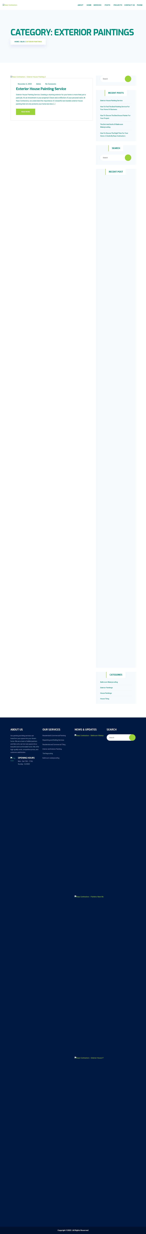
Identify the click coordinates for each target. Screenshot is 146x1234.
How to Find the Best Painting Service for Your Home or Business (115, 108)
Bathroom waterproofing (51, 758)
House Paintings (106, 693)
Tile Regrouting (48, 753)
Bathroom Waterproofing (109, 682)
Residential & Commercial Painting (54, 735)
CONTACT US (129, 5)
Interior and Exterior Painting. (52, 749)
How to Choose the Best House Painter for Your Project (115, 117)
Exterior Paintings (106, 687)
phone (139, 5)
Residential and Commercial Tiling (54, 744)
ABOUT (80, 5)
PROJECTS (118, 5)
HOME (89, 5)
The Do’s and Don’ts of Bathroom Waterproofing (111, 125)
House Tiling (104, 698)
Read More (25, 112)
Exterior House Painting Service (41, 89)
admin (38, 84)
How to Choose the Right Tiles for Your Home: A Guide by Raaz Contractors (114, 134)
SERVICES (97, 5)
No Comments (50, 84)
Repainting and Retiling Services (53, 740)
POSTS (107, 5)
